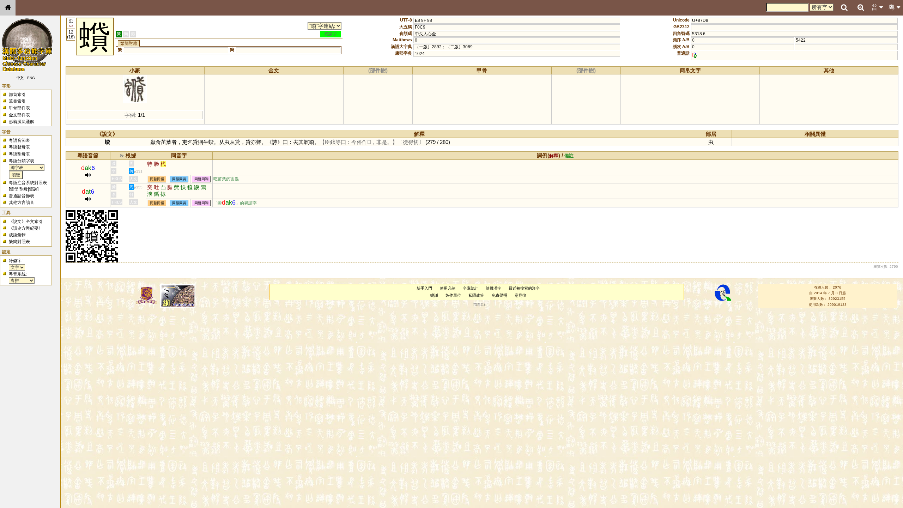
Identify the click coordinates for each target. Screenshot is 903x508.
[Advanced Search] (860, 7)
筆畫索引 (17, 101)
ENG (31, 78)
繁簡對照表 (19, 241)
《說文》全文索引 (26, 221)
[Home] (8, 8)
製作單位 (453, 295)
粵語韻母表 (19, 154)
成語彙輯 (17, 234)
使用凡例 (447, 288)
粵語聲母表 (19, 147)
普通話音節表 (21, 195)
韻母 (23, 189)
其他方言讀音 (21, 202)
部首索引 (17, 94)
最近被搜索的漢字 (524, 288)
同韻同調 (179, 179)
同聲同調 (201, 179)
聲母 (14, 189)
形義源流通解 (21, 121)
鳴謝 (434, 295)
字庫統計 (470, 288)
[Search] (844, 8)
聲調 (33, 189)
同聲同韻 (157, 179)
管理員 (479, 304)
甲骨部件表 (19, 107)
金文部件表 (19, 115)
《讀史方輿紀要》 (26, 228)
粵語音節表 (19, 140)
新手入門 (424, 288)
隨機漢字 (493, 288)
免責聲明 (499, 295)
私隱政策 (476, 295)
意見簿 (520, 295)
